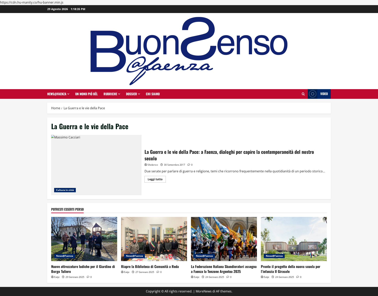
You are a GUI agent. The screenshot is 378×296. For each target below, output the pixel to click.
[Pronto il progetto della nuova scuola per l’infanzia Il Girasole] (294, 239)
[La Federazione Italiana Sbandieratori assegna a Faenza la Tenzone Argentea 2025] (224, 239)
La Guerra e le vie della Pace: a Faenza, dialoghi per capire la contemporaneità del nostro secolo (96, 165)
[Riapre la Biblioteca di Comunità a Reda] (154, 239)
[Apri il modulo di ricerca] (303, 94)
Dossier (131, 94)
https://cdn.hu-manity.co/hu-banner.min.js (31, 2)
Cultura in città (65, 190)
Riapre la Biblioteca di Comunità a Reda (150, 266)
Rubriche (110, 94)
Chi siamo (153, 94)
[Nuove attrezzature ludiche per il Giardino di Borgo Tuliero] (84, 239)
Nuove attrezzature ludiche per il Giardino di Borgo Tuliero (83, 269)
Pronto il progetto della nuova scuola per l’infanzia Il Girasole (290, 269)
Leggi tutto (157, 180)
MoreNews (204, 291)
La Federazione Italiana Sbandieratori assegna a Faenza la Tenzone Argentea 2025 (224, 269)
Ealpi (56, 277)
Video (324, 93)
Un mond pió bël (86, 94)
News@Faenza (56, 94)
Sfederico (152, 164)
